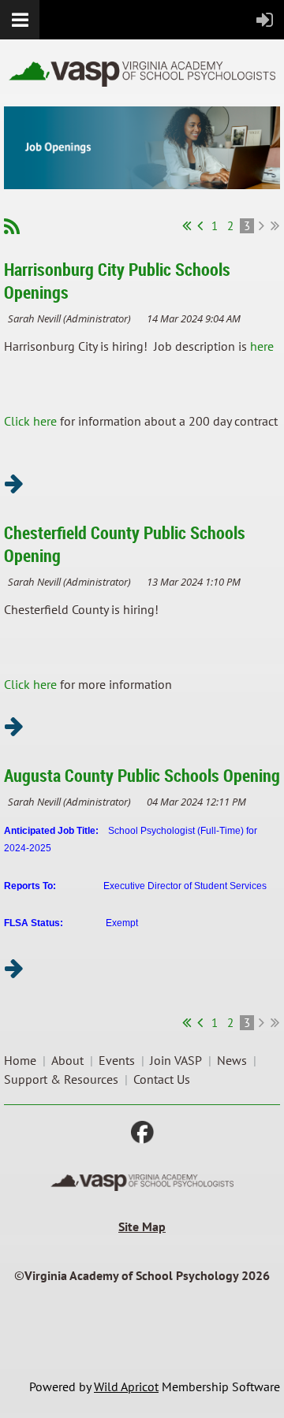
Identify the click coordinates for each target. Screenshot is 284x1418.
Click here (30, 421)
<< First (186, 225)
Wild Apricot (126, 1386)
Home (20, 1060)
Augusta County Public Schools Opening (142, 775)
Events (117, 1060)
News (232, 1060)
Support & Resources (61, 1079)
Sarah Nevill (34, 318)
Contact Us (161, 1079)
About (67, 1060)
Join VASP (176, 1060)
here (262, 346)
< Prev (200, 225)
